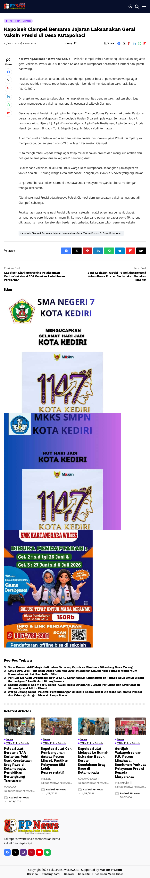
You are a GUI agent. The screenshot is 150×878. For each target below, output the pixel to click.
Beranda (32, 873)
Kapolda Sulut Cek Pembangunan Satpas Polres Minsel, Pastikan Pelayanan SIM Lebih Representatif (56, 760)
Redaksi (69, 873)
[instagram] (23, 852)
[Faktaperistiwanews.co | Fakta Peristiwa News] (14, 6)
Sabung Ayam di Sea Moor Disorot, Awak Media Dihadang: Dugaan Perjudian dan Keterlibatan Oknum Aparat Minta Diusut (74, 686)
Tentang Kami (51, 873)
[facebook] (7, 852)
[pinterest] (31, 852)
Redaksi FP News (19, 797)
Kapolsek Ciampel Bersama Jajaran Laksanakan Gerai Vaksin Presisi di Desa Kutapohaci (71, 233)
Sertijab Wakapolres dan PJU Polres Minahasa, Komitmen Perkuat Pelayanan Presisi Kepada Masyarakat (130, 762)
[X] (15, 852)
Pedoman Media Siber (109, 873)
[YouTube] (39, 852)
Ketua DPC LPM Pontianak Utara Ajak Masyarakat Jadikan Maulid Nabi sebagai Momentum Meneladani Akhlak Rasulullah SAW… (72, 672)
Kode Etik (84, 873)
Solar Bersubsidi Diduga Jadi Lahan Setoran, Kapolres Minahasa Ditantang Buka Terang (70, 667)
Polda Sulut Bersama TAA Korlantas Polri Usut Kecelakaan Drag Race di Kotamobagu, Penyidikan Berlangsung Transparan (18, 764)
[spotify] (47, 852)
